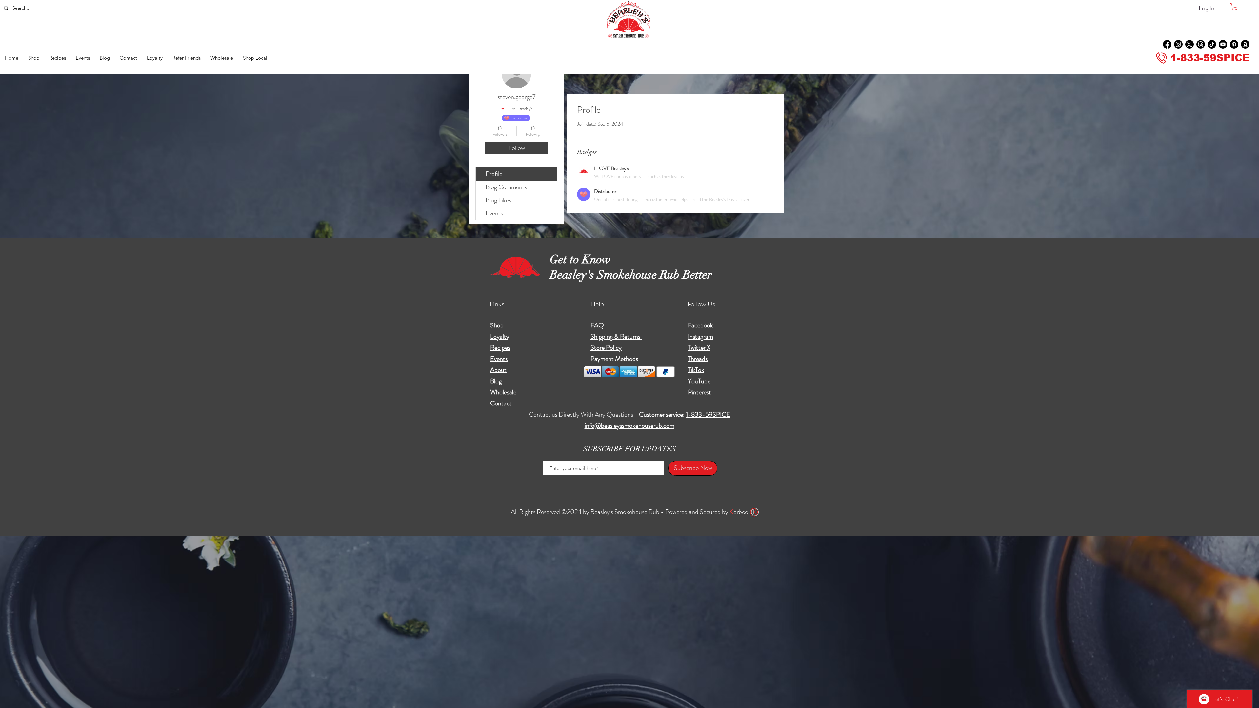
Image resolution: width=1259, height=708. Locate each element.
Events (494, 213)
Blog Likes (498, 200)
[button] (1234, 6)
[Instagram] (1178, 44)
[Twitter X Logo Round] (1189, 44)
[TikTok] (1212, 44)
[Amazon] (1245, 44)
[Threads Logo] (1200, 44)
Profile (494, 174)
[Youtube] (1223, 44)
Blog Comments (506, 187)
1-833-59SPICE (708, 414)
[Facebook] (1167, 44)
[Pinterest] (1234, 44)
